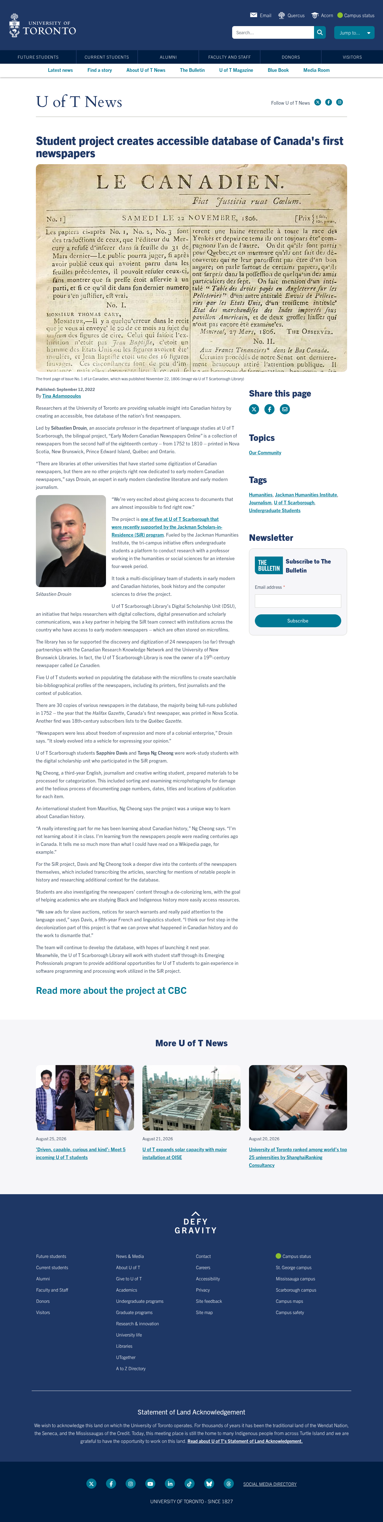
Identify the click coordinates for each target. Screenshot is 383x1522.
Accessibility (208, 1278)
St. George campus (294, 1267)
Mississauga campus (295, 1278)
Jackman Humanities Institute (306, 494)
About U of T (128, 1267)
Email (265, 15)
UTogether (125, 1357)
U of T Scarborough (294, 502)
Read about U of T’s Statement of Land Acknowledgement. (245, 1441)
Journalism (260, 502)
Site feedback (209, 1301)
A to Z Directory (131, 1368)
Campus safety (290, 1312)
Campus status (359, 15)
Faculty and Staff (229, 56)
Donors (291, 56)
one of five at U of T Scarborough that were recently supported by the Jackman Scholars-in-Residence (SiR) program (167, 526)
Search (320, 32)
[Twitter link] (317, 102)
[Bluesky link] (209, 1483)
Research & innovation (137, 1323)
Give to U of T (129, 1278)
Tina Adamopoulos (61, 395)
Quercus (296, 15)
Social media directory (270, 1484)
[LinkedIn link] (170, 1483)
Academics (126, 1289)
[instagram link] (339, 102)
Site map (204, 1312)
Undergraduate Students (275, 510)
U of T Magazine (236, 70)
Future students (38, 56)
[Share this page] (285, 409)
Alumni (168, 56)
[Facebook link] (328, 102)
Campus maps (289, 1301)
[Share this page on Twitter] (254, 409)
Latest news (60, 70)
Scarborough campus (296, 1289)
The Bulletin (192, 70)
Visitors (352, 56)
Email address (268, 587)
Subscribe (297, 620)
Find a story (99, 70)
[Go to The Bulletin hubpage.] (269, 565)
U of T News (79, 102)
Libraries (124, 1346)
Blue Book (278, 70)
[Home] (43, 25)
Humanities (261, 494)
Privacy (203, 1289)
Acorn (327, 15)
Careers (203, 1267)
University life (129, 1334)
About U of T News (145, 70)
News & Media (130, 1256)
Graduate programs (134, 1312)
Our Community (265, 452)
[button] (354, 32)
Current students (107, 56)
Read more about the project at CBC (111, 990)
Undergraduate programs (139, 1301)
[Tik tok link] (189, 1483)
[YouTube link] (150, 1483)
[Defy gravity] (196, 1221)
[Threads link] (229, 1483)
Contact (203, 1256)
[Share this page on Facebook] (269, 409)
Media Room (316, 70)
